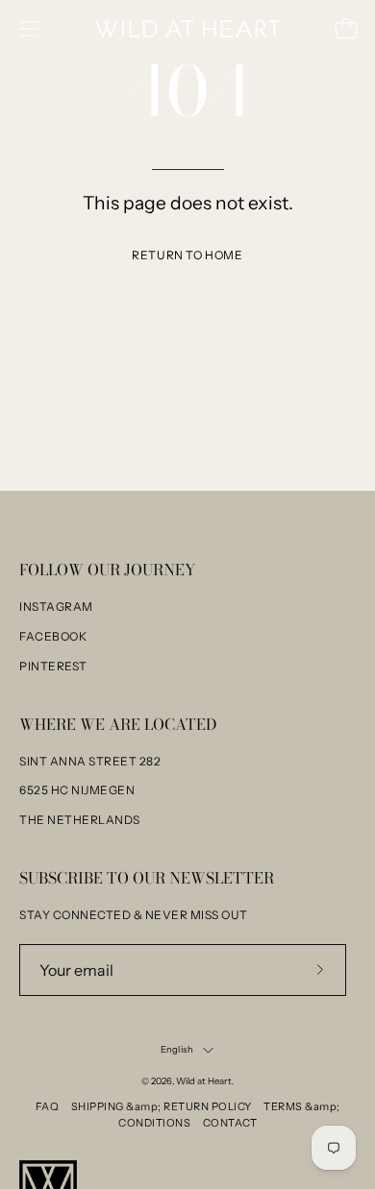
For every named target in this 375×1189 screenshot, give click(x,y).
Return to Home (187, 255)
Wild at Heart (204, 1081)
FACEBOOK (53, 636)
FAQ (48, 1106)
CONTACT (230, 1122)
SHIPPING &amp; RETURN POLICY (161, 1106)
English (177, 1049)
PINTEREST (53, 666)
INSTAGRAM (56, 606)
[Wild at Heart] (188, 29)
